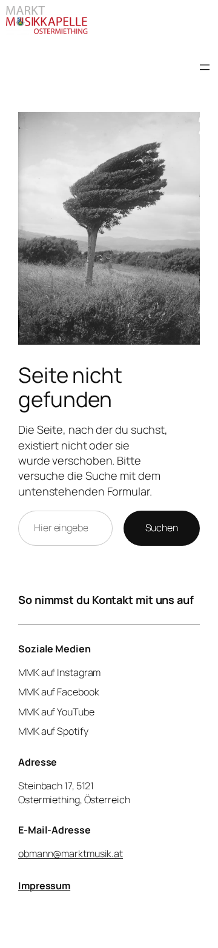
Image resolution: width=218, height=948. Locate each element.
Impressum (44, 885)
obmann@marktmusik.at (70, 853)
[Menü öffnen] (204, 67)
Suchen (161, 527)
